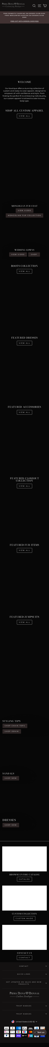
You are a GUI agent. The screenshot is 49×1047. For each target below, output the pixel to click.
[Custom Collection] (24, 898)
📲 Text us (39, 1032)
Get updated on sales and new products (24, 983)
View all (24, 116)
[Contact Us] (24, 937)
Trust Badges (23, 1006)
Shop (34, 254)
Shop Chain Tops (15, 726)
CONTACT (23, 966)
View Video (24, 210)
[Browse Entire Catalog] (24, 858)
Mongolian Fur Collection (24, 215)
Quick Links (23, 974)
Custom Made (24, 918)
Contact (24, 958)
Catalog (24, 879)
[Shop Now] (24, 760)
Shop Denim (12, 731)
